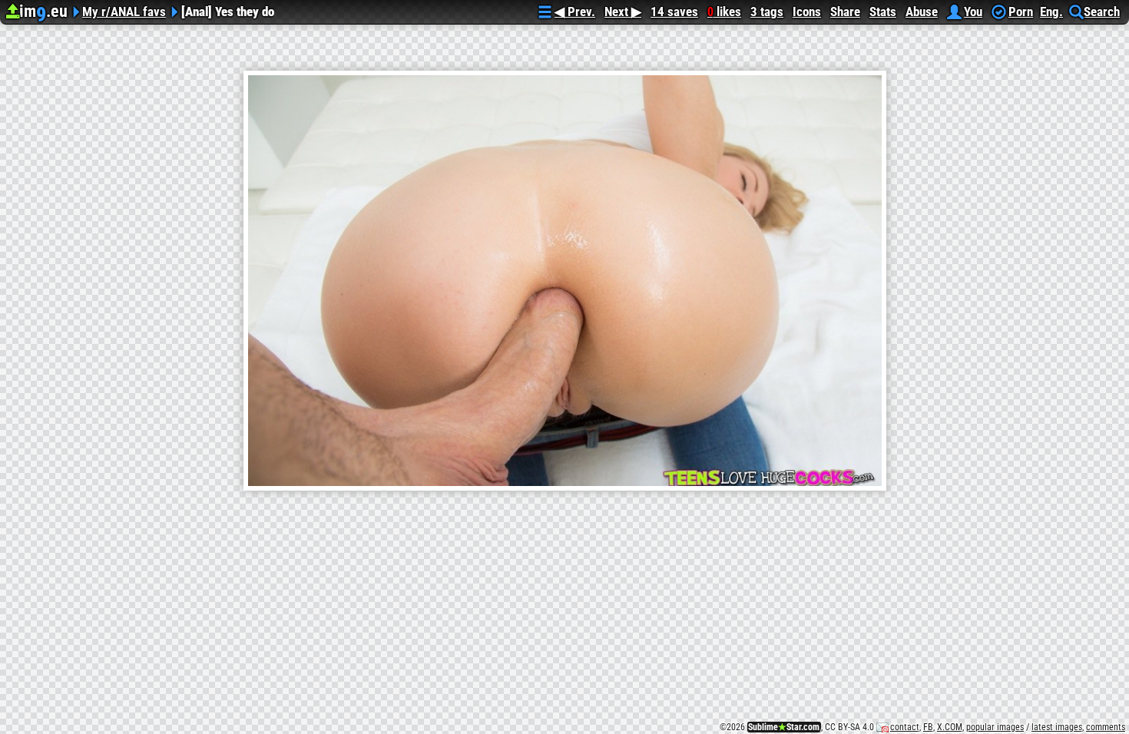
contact (904, 727)
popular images (995, 727)
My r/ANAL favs (124, 9)
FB (928, 727)
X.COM (949, 727)
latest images (1056, 727)
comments (1105, 727)
